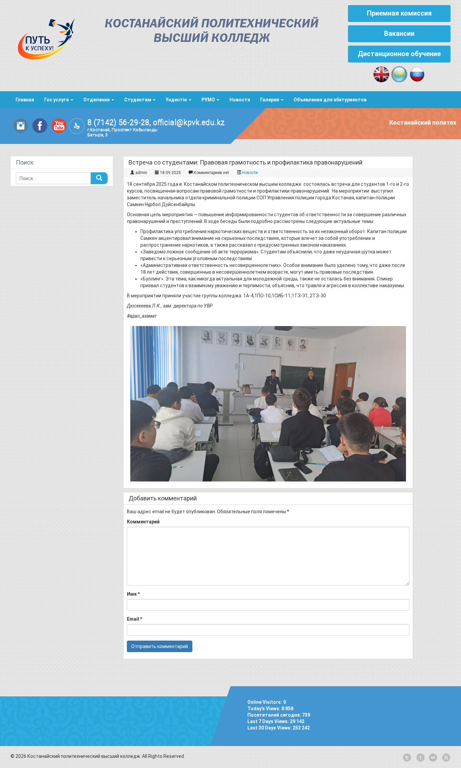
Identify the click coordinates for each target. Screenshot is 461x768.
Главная (25, 99)
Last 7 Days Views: (268, 721)
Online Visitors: (265, 702)
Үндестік (177, 99)
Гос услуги (57, 99)
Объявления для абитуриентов (330, 99)
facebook (420, 758)
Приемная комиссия (399, 13)
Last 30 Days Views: (270, 727)
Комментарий (143, 521)
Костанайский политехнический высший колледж (212, 31)
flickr (433, 758)
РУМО (208, 99)
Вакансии (399, 33)
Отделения (97, 99)
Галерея (270, 99)
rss (445, 758)
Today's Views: (264, 708)
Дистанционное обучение (399, 54)
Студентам (138, 99)
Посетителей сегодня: (274, 715)
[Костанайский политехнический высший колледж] (42, 37)
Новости (239, 99)
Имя (133, 594)
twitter (407, 758)
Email (134, 619)
